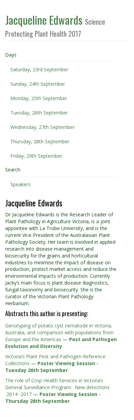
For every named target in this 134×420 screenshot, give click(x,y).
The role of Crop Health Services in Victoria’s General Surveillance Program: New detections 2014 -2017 (57, 387)
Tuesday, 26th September (39, 112)
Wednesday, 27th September (42, 127)
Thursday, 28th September (39, 141)
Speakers (20, 184)
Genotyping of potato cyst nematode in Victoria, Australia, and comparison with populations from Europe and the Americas (59, 332)
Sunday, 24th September (37, 84)
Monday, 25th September (38, 98)
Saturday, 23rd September (39, 69)
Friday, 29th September (36, 156)
